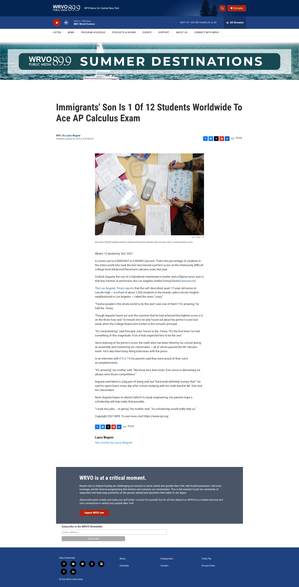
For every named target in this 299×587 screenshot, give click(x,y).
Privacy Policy (208, 566)
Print (239, 138)
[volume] (66, 22)
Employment (167, 559)
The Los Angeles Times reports (114, 288)
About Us (181, 32)
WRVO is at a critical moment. (112, 478)
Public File (206, 559)
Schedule (124, 566)
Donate (238, 8)
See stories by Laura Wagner (114, 442)
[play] (56, 22)
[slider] (71, 22)
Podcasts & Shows (124, 32)
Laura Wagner (73, 135)
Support (163, 32)
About (123, 559)
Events (147, 32)
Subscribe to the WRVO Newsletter (82, 526)
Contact (164, 566)
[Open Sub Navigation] (63, 32)
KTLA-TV (124, 358)
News (71, 32)
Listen (57, 32)
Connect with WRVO (206, 32)
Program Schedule (93, 32)
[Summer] (149, 61)
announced (188, 281)
